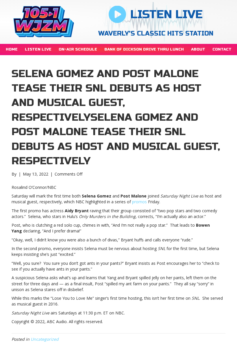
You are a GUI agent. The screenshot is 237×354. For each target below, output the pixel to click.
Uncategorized (45, 339)
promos (139, 201)
